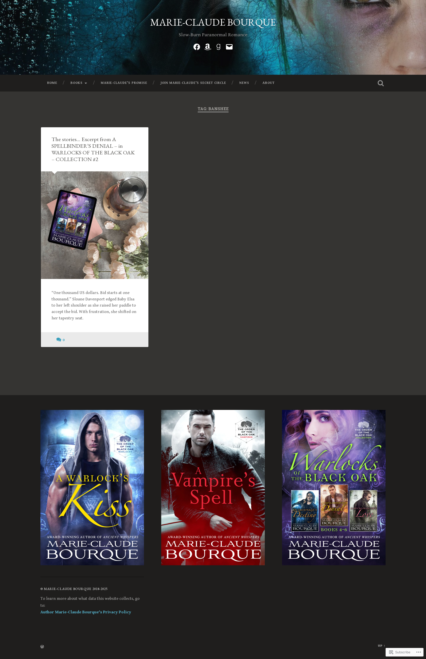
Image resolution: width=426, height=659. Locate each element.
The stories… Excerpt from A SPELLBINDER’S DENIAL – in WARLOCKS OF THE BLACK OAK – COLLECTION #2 (93, 149)
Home (52, 83)
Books (77, 83)
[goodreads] (218, 46)
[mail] (229, 46)
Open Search (381, 83)
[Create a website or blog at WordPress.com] (42, 647)
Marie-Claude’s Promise (124, 83)
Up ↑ (382, 646)
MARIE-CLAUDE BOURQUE (213, 22)
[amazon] (208, 46)
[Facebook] (197, 46)
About (269, 83)
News (244, 83)
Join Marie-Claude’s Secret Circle (193, 83)
